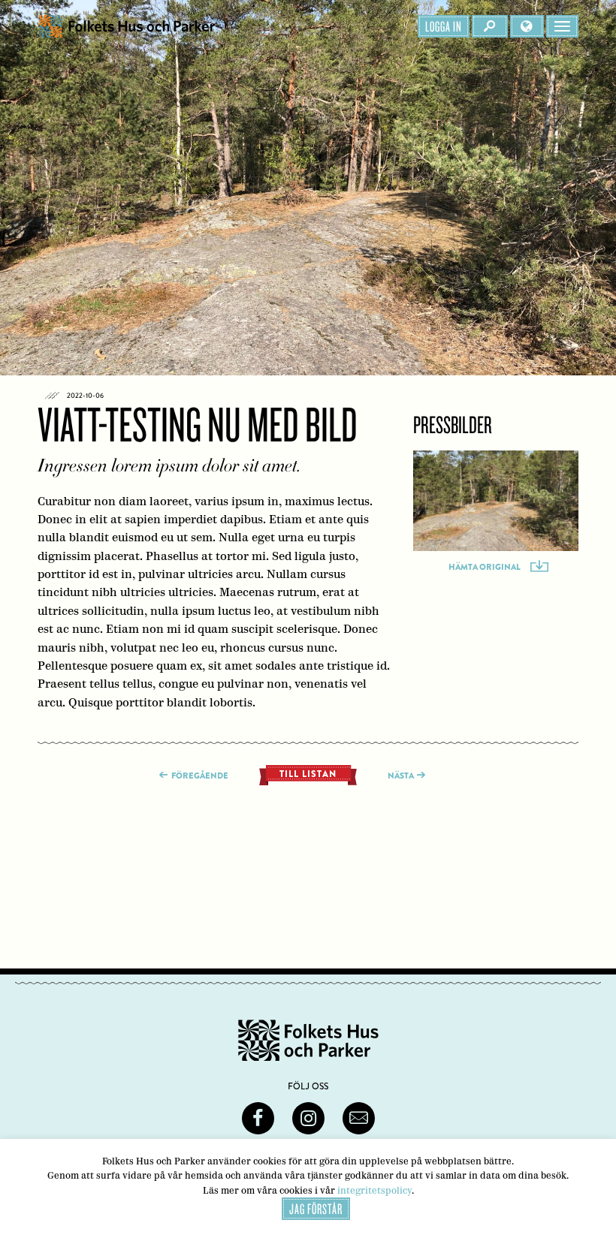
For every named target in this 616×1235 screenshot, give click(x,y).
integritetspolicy (374, 1190)
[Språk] (527, 26)
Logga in (443, 26)
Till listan (308, 774)
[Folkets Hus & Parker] (127, 26)
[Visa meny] (562, 26)
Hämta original (484, 567)
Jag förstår (316, 1209)
